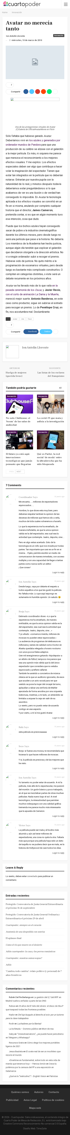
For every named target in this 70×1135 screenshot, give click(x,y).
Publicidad (12, 1100)
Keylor (12, 1015)
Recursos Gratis (16, 1042)
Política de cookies (53, 1100)
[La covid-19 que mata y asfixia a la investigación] (50, 404)
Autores (38, 1092)
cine (22, 319)
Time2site (41, 1128)
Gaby (11, 1034)
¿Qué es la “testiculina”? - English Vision (27, 1076)
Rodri (11, 1023)
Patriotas (53, 1076)
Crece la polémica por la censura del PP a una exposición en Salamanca (31, 1067)
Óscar (30, 319)
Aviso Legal (30, 1100)
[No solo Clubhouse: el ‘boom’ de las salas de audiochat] (19, 404)
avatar (15, 319)
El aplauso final (13, 938)
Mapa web (35, 1108)
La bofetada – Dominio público (24, 1029)
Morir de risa (48, 1029)
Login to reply (58, 572)
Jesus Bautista (16, 1051)
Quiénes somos (20, 1092)
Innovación (58, 35)
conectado (32, 876)
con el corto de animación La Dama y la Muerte (32, 294)
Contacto (54, 1092)
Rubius (12, 1006)
